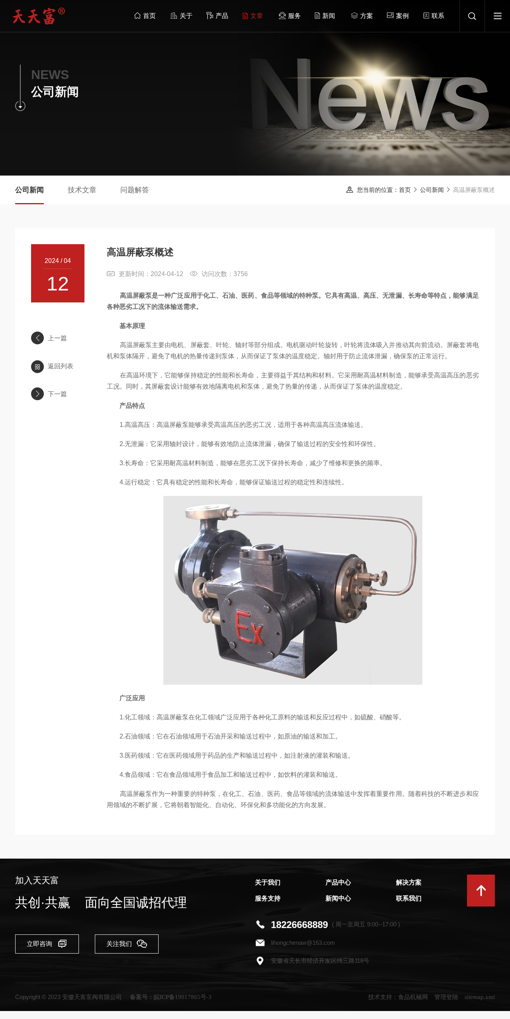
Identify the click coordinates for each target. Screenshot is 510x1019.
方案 (366, 15)
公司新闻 (432, 190)
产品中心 (338, 882)
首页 (149, 15)
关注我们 (119, 943)
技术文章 (82, 190)
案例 (402, 15)
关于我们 (267, 882)
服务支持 (267, 898)
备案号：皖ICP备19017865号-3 (171, 997)
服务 (294, 15)
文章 (256, 15)
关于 (186, 15)
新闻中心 (338, 898)
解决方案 (409, 882)
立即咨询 (39, 943)
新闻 (328, 15)
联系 (438, 15)
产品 (222, 15)
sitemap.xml (480, 997)
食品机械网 (413, 997)
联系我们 (409, 898)
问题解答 (134, 190)
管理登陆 (446, 997)
